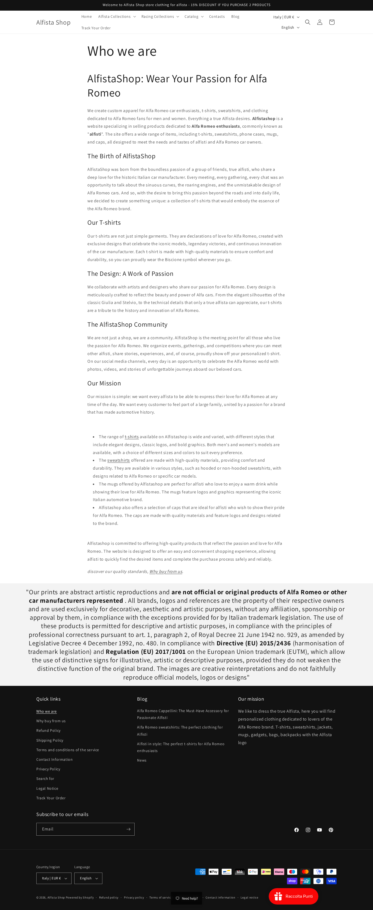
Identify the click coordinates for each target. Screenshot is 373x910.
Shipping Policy (49, 740)
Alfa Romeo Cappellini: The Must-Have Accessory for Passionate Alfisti (183, 714)
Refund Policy (48, 730)
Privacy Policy (48, 768)
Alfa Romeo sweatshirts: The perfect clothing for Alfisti (180, 730)
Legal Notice (47, 788)
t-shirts (132, 437)
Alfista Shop (56, 897)
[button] (116, 16)
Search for (45, 778)
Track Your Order (51, 797)
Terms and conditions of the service (67, 749)
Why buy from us (165, 571)
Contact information (220, 897)
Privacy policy (134, 897)
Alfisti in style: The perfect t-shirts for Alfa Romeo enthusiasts (180, 747)
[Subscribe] (128, 829)
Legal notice (249, 897)
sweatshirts (118, 460)
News (141, 760)
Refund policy (109, 897)
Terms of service (160, 897)
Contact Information (54, 759)
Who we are (46, 711)
